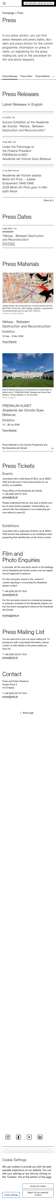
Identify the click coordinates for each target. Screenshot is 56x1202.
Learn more (28, 124)
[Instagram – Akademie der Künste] (7, 1139)
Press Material (9, 342)
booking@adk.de (10, 615)
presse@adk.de (10, 497)
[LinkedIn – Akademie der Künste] (40, 1139)
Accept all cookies (38, 1186)
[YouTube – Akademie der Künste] (29, 1139)
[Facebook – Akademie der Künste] (18, 1139)
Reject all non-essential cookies (38, 1194)
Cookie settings (11, 1195)
